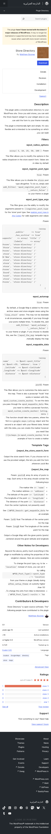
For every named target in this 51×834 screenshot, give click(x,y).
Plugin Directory (42, 11)
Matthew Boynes (27, 54)
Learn (46, 759)
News (46, 743)
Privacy (45, 751)
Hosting (45, 747)
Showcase (19, 739)
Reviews (42, 78)
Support (42, 96)
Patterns (20, 751)
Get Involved (18, 759)
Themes (20, 743)
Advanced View (42, 667)
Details (43, 72)
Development (40, 90)
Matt (45, 783)
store (5, 660)
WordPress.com (40, 779)
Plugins (21, 747)
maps (11, 660)
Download (43, 63)
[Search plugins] (23, 18)
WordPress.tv (42, 771)
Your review (43, 707)
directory (25, 655)
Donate (19, 767)
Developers (44, 767)
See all (5, 707)
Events (21, 763)
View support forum (40, 724)
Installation (41, 84)
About (46, 739)
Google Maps (15, 655)
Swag (20, 771)
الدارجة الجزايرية (36, 802)
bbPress (44, 787)
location (6, 655)
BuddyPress (42, 791)
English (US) (7, 650)
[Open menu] (4, 3)
